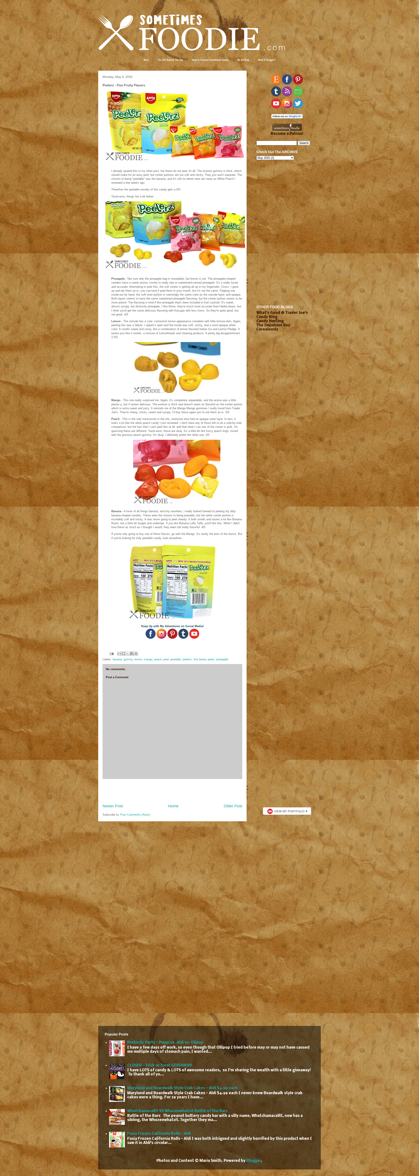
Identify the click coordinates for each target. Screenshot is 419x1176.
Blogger (253, 1161)
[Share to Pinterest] (136, 653)
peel (166, 659)
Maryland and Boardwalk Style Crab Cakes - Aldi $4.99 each (182, 1088)
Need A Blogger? (267, 60)
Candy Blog (266, 317)
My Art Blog (243, 60)
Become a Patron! (287, 134)
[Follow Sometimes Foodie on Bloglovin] (287, 117)
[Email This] (119, 653)
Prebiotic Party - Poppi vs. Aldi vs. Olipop (165, 1043)
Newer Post (113, 806)
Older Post (233, 806)
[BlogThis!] (123, 653)
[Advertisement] (172, 791)
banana (117, 659)
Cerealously (267, 329)
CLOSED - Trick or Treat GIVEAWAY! (159, 1065)
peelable (175, 659)
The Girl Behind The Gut (170, 60)
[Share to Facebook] (132, 653)
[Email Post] (111, 653)
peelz (211, 659)
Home (173, 806)
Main (146, 60)
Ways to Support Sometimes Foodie (210, 60)
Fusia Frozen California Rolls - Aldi (159, 1134)
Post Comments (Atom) (135, 814)
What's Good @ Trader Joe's (282, 313)
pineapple (222, 659)
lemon (138, 659)
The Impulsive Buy (273, 325)
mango (148, 659)
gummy (128, 659)
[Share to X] (127, 653)
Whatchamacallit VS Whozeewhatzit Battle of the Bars (177, 1111)
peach (158, 659)
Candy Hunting (270, 321)
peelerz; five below (194, 659)
